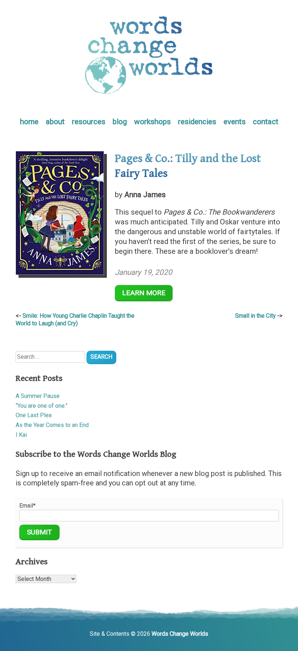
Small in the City (255, 315)
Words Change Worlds (180, 633)
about (55, 121)
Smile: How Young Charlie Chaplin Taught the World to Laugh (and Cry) (75, 319)
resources (88, 121)
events (235, 121)
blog (120, 121)
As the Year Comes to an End (52, 425)
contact (265, 121)
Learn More (143, 293)
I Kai (21, 434)
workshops (152, 121)
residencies (197, 121)
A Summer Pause (38, 395)
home (29, 121)
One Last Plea (34, 415)
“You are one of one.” (42, 405)
